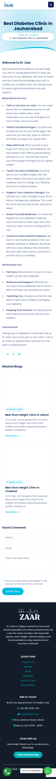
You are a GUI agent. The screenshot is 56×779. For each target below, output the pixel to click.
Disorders (28, 675)
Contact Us (28, 662)
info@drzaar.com (29, 714)
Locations (33, 35)
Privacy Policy (28, 684)
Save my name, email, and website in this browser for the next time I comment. (26, 582)
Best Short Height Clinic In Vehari (27, 415)
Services (28, 666)
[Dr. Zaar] (8, 4)
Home (21, 35)
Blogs (28, 671)
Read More (11, 435)
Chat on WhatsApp (28, 754)
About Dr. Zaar (28, 680)
